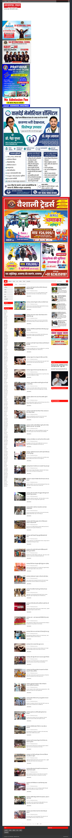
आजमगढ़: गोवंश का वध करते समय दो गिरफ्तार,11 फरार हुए (37, 631)
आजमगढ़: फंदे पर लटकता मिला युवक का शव (35, 644)
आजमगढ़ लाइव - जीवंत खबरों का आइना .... (15, 836)
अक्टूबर (5, 324)
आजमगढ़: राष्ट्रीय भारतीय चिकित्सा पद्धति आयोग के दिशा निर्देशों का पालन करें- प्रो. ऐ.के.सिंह (37, 425)
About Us (9, 1)
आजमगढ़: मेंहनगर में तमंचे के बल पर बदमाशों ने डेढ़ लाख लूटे (37, 466)
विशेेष (5, 296)
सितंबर (5, 325)
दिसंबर (5, 321)
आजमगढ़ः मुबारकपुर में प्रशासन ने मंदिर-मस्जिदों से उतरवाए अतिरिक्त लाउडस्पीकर (36, 684)
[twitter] (60, 1)
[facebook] (57, 1)
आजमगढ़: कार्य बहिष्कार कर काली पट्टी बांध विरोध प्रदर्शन (37, 439)
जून (4, 313)
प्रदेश (14, 281)
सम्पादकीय (28, 281)
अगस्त (5, 310)
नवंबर (4, 323)
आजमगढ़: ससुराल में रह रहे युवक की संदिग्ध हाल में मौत (36, 357)
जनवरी (5, 320)
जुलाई (4, 328)
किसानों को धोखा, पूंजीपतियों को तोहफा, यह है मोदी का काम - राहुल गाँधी (59, 365)
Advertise (19, 1)
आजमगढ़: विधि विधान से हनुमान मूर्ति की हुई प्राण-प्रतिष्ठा (37, 563)
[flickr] (62, 1)
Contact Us (14, 1)
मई (4, 314)
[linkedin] (64, 1)
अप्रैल (5, 316)
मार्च (4, 317)
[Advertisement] (36, 11)
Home (6, 1)
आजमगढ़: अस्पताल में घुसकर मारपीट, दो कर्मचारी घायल (37, 302)
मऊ (17, 281)
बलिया (20, 281)
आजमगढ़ (5, 287)
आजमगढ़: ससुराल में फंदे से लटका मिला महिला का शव (36, 370)
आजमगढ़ (9, 281)
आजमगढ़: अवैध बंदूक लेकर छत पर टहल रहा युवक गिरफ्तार (37, 657)
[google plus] (67, 1)
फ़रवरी (5, 335)
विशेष (24, 281)
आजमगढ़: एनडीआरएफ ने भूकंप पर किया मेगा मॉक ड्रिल (37, 576)
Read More (29, 309)
